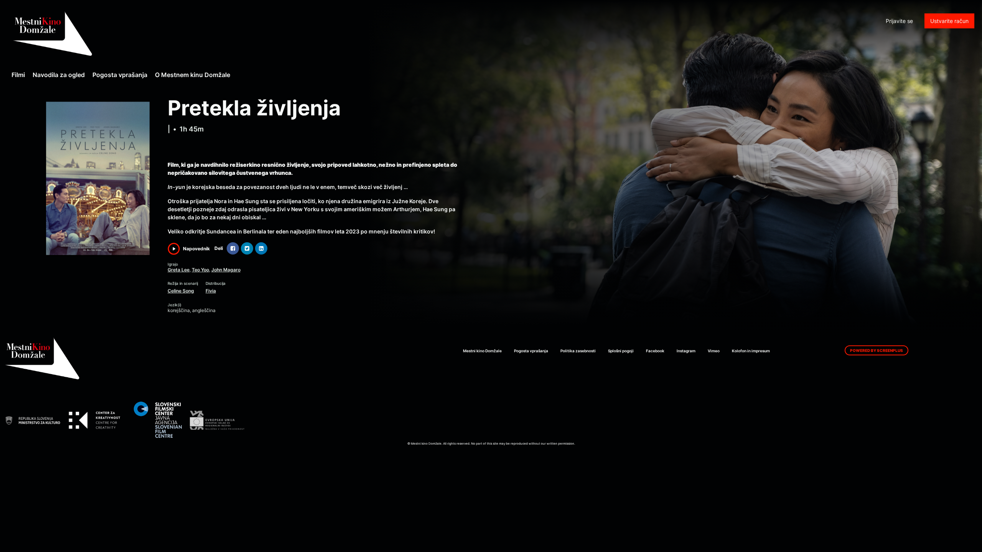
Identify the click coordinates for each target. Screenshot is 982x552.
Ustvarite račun (949, 21)
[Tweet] (247, 248)
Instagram (686, 350)
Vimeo (714, 350)
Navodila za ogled (59, 75)
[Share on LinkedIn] (261, 248)
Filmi (18, 75)
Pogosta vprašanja (119, 75)
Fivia (211, 291)
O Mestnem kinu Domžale (192, 75)
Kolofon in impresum (751, 350)
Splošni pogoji (621, 350)
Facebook (655, 350)
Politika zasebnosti (578, 350)
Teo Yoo (200, 270)
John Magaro (226, 270)
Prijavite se (899, 21)
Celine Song (181, 291)
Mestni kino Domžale (94, 34)
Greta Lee (178, 270)
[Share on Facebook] (233, 248)
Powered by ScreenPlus (876, 350)
